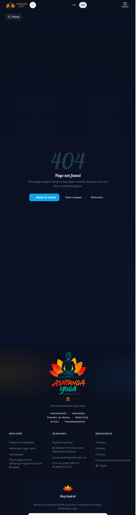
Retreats (97, 197)
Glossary (100, 442)
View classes (73, 197)
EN (83, 5)
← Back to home (44, 197)
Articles (100, 448)
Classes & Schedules (21, 442)
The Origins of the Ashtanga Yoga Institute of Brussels (25, 463)
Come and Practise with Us (69, 457)
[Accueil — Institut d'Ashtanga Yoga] (67, 373)
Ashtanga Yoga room (22, 448)
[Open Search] (33, 5)
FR (74, 5)
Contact (100, 454)
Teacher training (62, 442)
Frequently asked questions (112, 460)
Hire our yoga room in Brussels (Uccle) (65, 465)
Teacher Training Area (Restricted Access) (67, 449)
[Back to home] (16, 5)
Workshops (16, 454)
